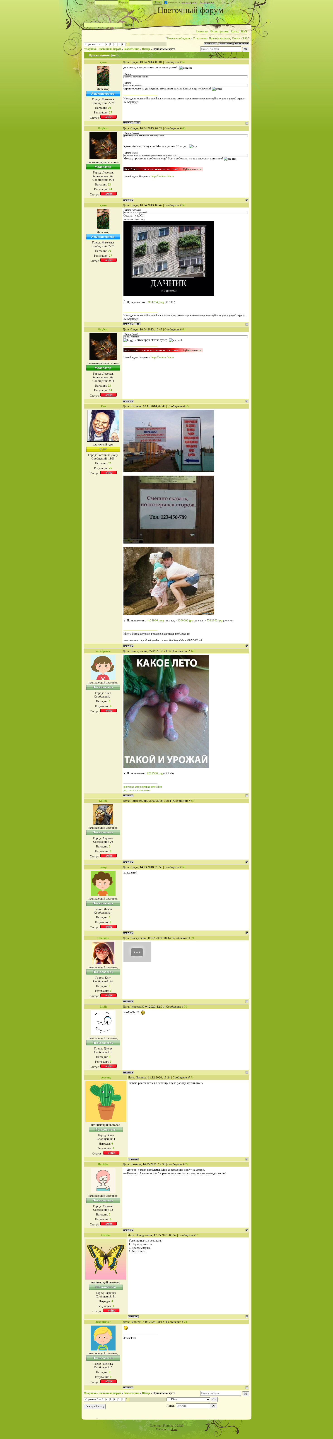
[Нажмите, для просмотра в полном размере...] (168, 294)
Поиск (236, 38)
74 (185, 1321)
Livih (103, 1006)
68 (184, 867)
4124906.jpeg (155, 620)
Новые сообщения (179, 38)
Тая (103, 406)
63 (184, 205)
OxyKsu (103, 128)
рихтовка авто (131, 786)
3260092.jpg (185, 620)
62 (184, 128)
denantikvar (103, 1321)
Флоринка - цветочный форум (102, 49)
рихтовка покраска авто (136, 790)
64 (184, 329)
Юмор (146, 49)
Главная (202, 31)
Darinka (103, 1164)
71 (192, 1077)
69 (192, 938)
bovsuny (106, 1077)
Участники (200, 38)
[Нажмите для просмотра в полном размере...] (166, 767)
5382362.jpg (214, 620)
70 (185, 1006)
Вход (235, 31)
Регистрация (207, 2)
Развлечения (131, 49)
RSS (244, 31)
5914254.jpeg (155, 302)
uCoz (174, 1429)
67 (192, 800)
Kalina (103, 800)
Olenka (106, 1235)
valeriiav (103, 938)
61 (184, 62)
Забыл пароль (188, 2)
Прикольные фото (164, 49)
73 (198, 1235)
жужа (103, 62)
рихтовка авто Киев (151, 786)
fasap (103, 867)
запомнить (174, 2)
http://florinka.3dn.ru (163, 176)
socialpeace (103, 651)
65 (187, 406)
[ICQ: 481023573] (137, 122)
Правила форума (219, 38)
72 (186, 1164)
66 (192, 651)
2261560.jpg (155, 773)
